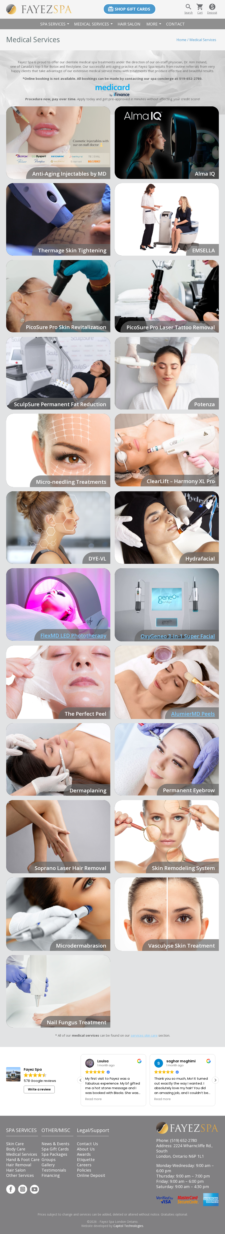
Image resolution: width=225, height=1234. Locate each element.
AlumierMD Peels (193, 713)
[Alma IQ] (167, 142)
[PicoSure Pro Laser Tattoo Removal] (167, 296)
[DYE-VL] (58, 527)
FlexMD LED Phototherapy (73, 635)
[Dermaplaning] (58, 759)
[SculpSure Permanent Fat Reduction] (58, 373)
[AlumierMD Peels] (167, 682)
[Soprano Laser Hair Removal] (58, 836)
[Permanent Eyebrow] (167, 759)
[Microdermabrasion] (58, 914)
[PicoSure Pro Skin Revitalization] (58, 296)
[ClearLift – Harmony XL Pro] (167, 450)
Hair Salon (129, 24)
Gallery (48, 1164)
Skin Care (15, 1143)
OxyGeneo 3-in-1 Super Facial (178, 636)
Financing (51, 1175)
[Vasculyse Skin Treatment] (167, 914)
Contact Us (87, 1143)
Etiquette (86, 1159)
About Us (86, 1149)
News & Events (55, 1143)
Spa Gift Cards (55, 1149)
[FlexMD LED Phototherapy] (58, 604)
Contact (175, 24)
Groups (49, 1159)
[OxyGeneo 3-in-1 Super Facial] (167, 604)
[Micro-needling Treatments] (58, 450)
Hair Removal (18, 1164)
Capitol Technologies (128, 1226)
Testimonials (54, 1170)
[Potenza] (167, 373)
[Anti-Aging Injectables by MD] (58, 142)
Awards (84, 1154)
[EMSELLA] (167, 219)
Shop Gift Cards (129, 9)
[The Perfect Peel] (58, 682)
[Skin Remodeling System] (167, 836)
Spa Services (55, 24)
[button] (215, 1080)
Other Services (20, 1175)
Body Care (15, 1149)
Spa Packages (54, 1154)
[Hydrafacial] (167, 527)
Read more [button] (93, 1099)
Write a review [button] (39, 1089)
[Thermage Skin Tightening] (58, 219)
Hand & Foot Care (23, 1159)
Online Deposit (91, 1175)
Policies (84, 1170)
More (154, 24)
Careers (84, 1164)
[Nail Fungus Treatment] (58, 991)
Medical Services (94, 24)
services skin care (144, 1035)
